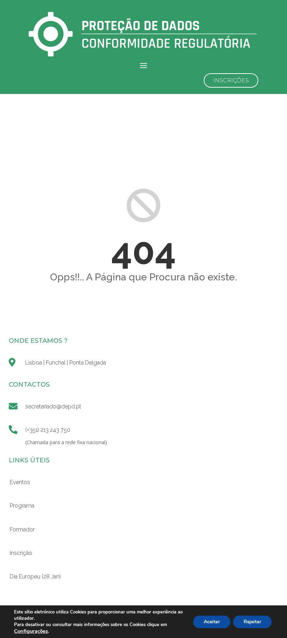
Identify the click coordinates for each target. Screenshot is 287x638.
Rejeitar (252, 621)
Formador (22, 529)
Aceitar (212, 621)
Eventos (20, 482)
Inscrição (21, 553)
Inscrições (231, 80)
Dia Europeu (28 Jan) (35, 576)
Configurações (31, 631)
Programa (22, 505)
